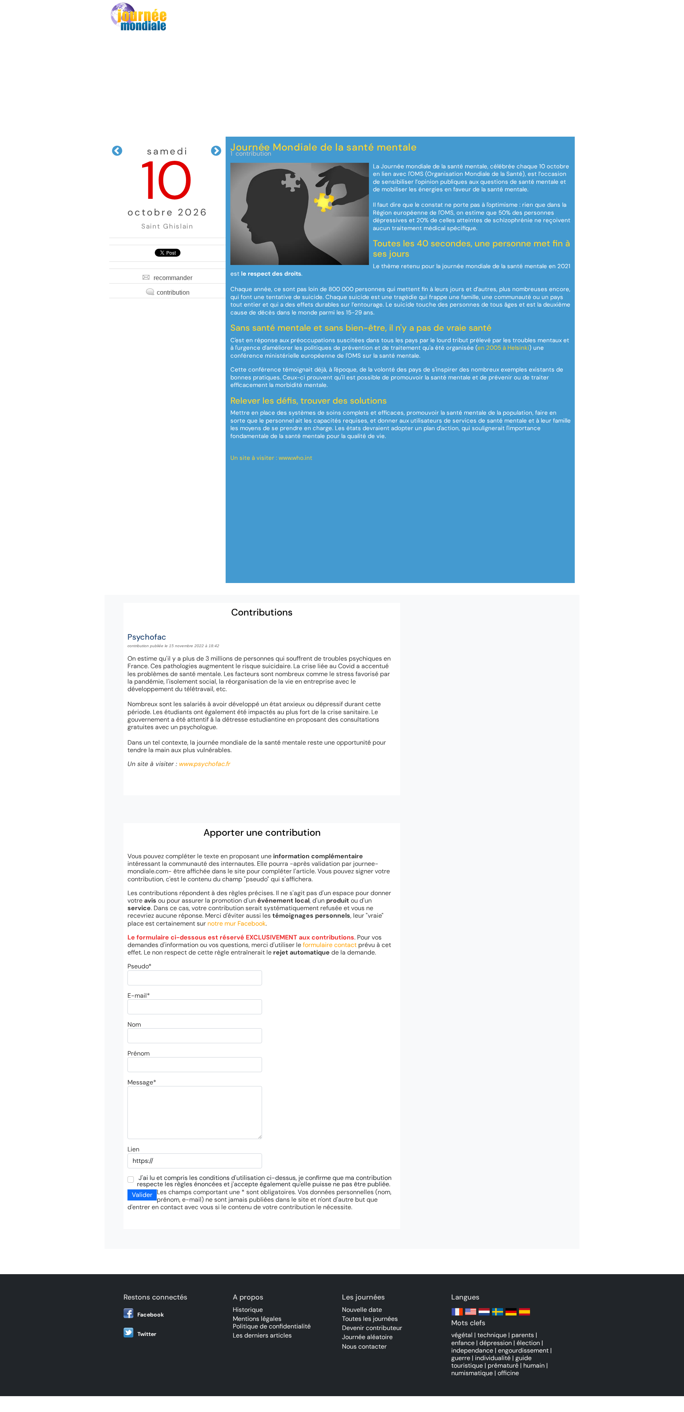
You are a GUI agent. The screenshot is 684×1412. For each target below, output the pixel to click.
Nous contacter (364, 1346)
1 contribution (250, 153)
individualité (493, 1358)
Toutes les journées (370, 1319)
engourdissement (523, 1350)
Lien (133, 1149)
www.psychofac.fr (204, 764)
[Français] (457, 1315)
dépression (495, 1343)
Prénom (138, 1053)
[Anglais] (471, 1315)
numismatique (472, 1373)
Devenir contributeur (372, 1328)
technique (492, 1335)
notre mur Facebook (236, 923)
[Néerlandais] (484, 1315)
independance (472, 1350)
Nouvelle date (362, 1309)
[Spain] (524, 1315)
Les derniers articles (262, 1335)
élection (528, 1343)
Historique (248, 1309)
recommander (173, 277)
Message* (141, 1082)
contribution (173, 292)
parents (522, 1335)
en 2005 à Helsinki (503, 348)
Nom (134, 1024)
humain (534, 1365)
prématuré (503, 1365)
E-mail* (138, 995)
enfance (463, 1343)
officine (508, 1373)
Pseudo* (139, 966)
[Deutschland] (511, 1315)
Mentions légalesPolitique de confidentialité (272, 1322)
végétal (462, 1335)
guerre (460, 1358)
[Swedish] (498, 1315)
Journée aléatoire (367, 1337)
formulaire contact (330, 945)
